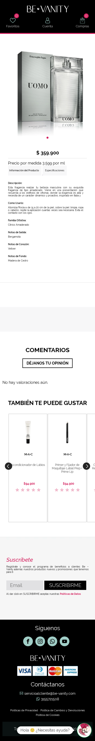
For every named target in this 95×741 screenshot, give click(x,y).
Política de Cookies (47, 715)
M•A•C (28, 454)
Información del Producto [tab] (24, 170)
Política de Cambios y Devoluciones (62, 710)
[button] (86, 466)
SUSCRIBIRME (65, 585)
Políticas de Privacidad (24, 710)
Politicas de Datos (70, 594)
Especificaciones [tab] (54, 170)
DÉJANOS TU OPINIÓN (47, 363)
